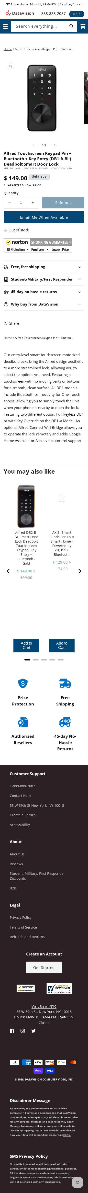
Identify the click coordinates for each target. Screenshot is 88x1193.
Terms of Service (23, 927)
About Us (17, 854)
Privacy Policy (21, 917)
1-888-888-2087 (22, 786)
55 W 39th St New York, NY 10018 (37, 805)
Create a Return (23, 815)
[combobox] (44, 26)
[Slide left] (33, 145)
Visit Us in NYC (44, 1006)
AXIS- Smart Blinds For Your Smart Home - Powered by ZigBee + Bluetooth (61, 543)
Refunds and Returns (27, 936)
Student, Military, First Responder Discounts (37, 876)
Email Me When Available (44, 217)
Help (77, 13)
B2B (13, 888)
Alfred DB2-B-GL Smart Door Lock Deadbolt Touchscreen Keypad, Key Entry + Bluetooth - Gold (26, 548)
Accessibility (20, 824)
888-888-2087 (53, 13)
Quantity (11, 193)
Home (8, 49)
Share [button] (14, 323)
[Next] (79, 571)
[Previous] (8, 571)
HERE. (67, 1134)
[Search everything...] (71, 26)
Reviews (16, 864)
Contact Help (20, 795)
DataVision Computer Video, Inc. (49, 1079)
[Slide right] (54, 145)
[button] (5, 26)
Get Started (44, 967)
